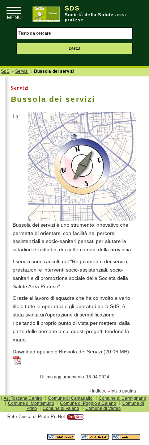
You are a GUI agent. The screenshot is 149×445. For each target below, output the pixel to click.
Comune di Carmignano (122, 398)
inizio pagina (123, 391)
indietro (99, 391)
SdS (5, 71)
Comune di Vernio (103, 408)
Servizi (22, 71)
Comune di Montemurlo (31, 403)
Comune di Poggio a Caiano (88, 403)
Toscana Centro (23, 398)
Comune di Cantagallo (70, 398)
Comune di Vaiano (61, 408)
